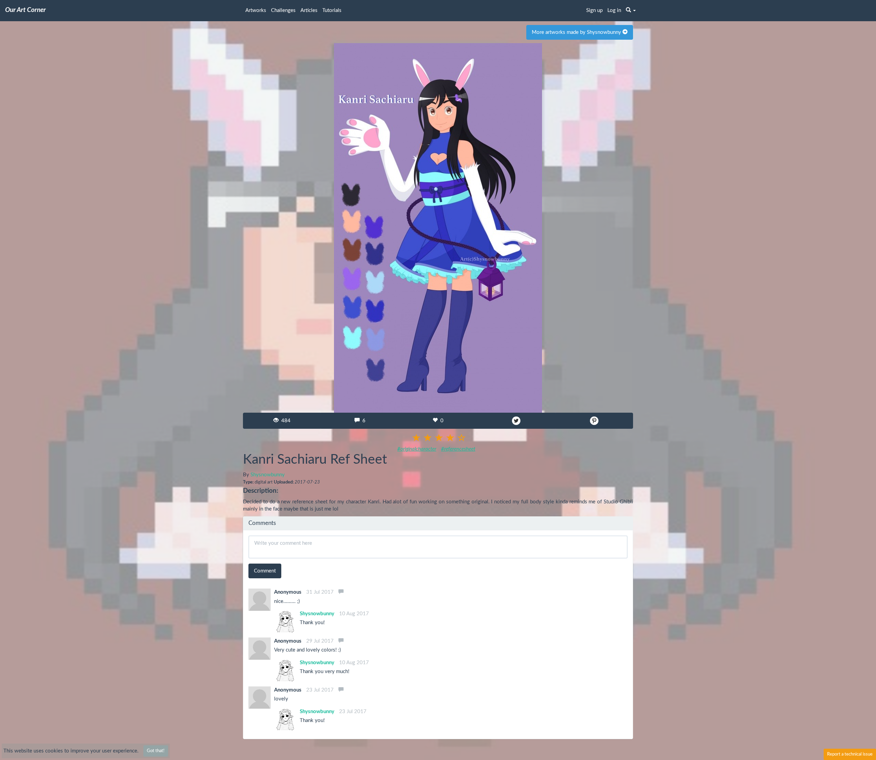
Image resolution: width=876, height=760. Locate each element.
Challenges (283, 10)
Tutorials (332, 10)
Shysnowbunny (267, 474)
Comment (265, 571)
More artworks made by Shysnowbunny (577, 32)
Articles (309, 10)
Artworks (255, 10)
